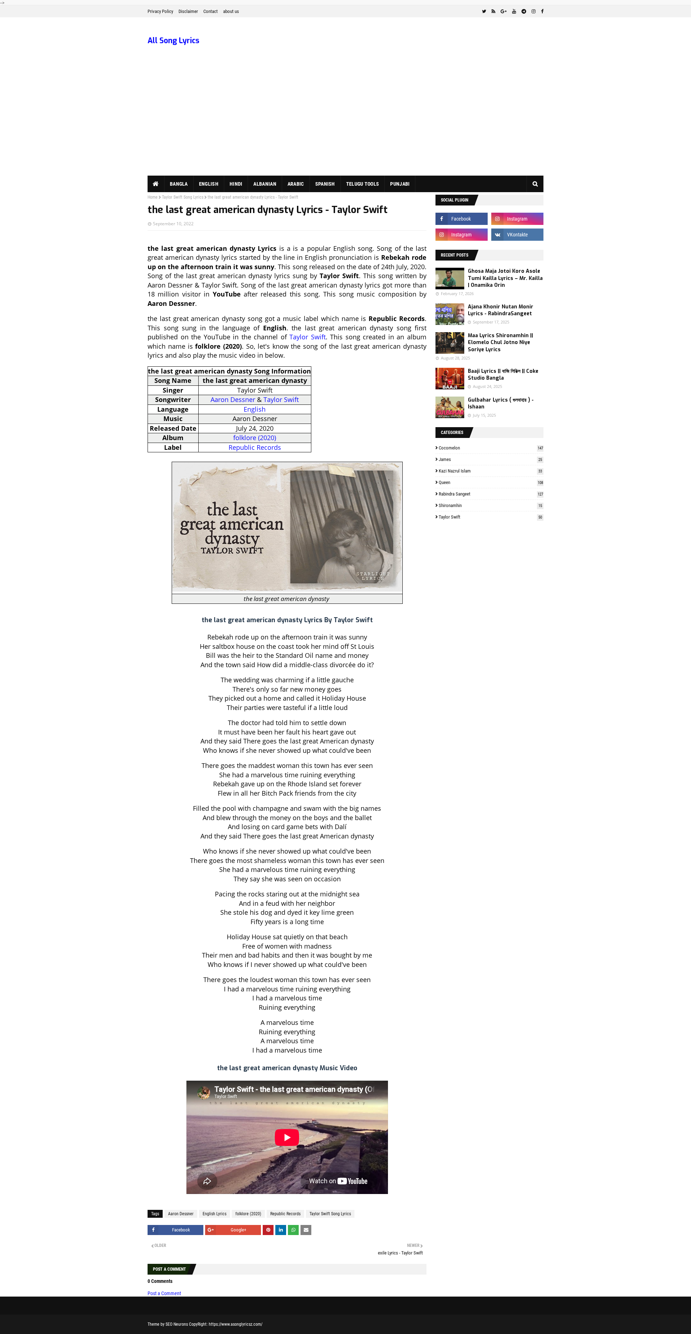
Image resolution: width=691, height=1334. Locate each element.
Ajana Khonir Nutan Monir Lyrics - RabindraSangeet (500, 310)
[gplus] (504, 11)
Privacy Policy (160, 11)
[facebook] (541, 11)
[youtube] (514, 11)
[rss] (493, 11)
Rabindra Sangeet (491, 494)
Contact (210, 11)
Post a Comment (164, 1293)
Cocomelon (491, 448)
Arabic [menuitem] (296, 184)
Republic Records (255, 447)
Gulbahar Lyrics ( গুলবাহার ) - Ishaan (501, 404)
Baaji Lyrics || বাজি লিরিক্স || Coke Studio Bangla (503, 375)
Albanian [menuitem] (264, 184)
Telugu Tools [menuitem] (362, 184)
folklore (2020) (254, 437)
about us (231, 11)
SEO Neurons (177, 1324)
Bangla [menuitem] (179, 184)
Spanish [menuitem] (325, 184)
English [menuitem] (208, 184)
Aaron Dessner (233, 399)
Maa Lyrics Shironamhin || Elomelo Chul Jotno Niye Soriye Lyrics (500, 342)
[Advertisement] (345, 121)
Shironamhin (490, 505)
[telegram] (524, 11)
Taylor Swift (307, 337)
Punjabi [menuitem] (400, 184)
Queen (491, 482)
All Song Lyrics (173, 41)
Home (153, 197)
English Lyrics (214, 1213)
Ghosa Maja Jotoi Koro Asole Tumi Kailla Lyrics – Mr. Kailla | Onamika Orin (505, 278)
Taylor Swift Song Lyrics (182, 197)
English (255, 409)
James (490, 459)
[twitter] (484, 11)
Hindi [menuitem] (236, 184)
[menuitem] (156, 184)
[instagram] (533, 11)
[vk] (517, 235)
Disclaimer (188, 11)
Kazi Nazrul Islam (490, 471)
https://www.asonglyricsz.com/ (235, 1324)
